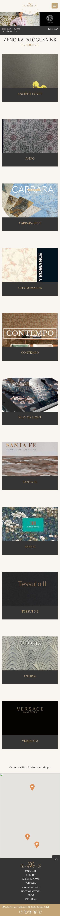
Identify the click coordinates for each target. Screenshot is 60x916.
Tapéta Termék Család (40, 907)
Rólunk (30, 875)
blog (31, 895)
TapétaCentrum (10, 907)
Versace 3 (31, 883)
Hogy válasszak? (30, 891)
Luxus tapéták (30, 879)
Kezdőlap (6, 29)
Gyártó (17, 29)
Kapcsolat (53, 29)
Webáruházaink (31, 887)
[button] (37, 845)
